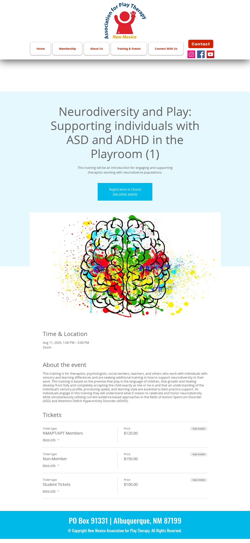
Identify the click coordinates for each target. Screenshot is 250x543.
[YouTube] (210, 54)
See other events (125, 194)
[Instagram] (191, 54)
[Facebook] (201, 54)
